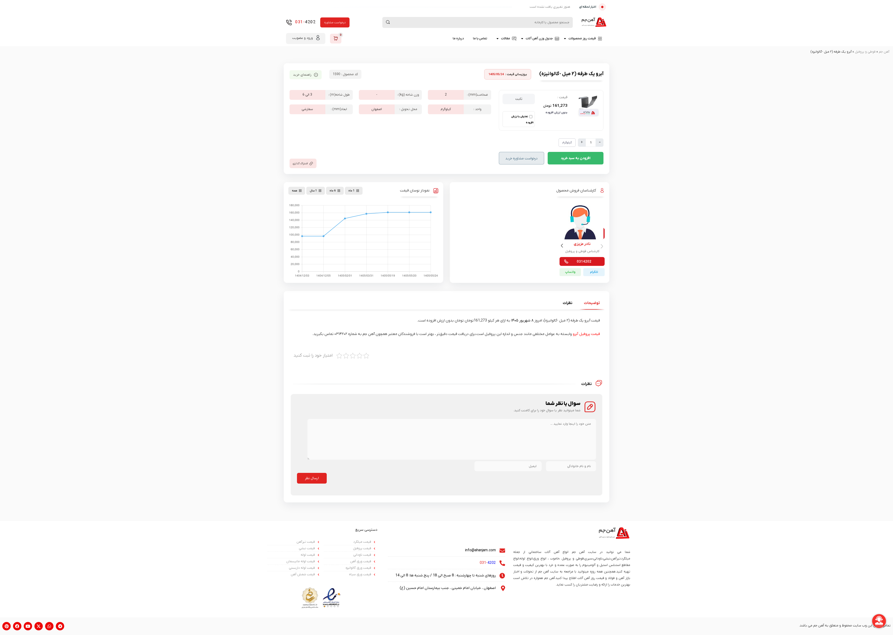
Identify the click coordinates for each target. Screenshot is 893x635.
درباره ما (458, 38)
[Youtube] (28, 626)
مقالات (505, 38)
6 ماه (333, 191)
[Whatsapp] (49, 626)
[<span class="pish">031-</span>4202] (289, 22)
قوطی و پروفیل (865, 52)
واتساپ (570, 272)
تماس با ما (480, 38)
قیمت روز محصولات (582, 38)
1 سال (313, 191)
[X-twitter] (38, 626)
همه (294, 191)
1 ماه (351, 191)
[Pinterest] (6, 626)
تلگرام (594, 272)
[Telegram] (60, 626)
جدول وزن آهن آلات (539, 38)
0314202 (584, 261)
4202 (305, 22)
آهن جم (884, 52)
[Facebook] (17, 626)
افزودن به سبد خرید (575, 158)
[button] (563, 246)
